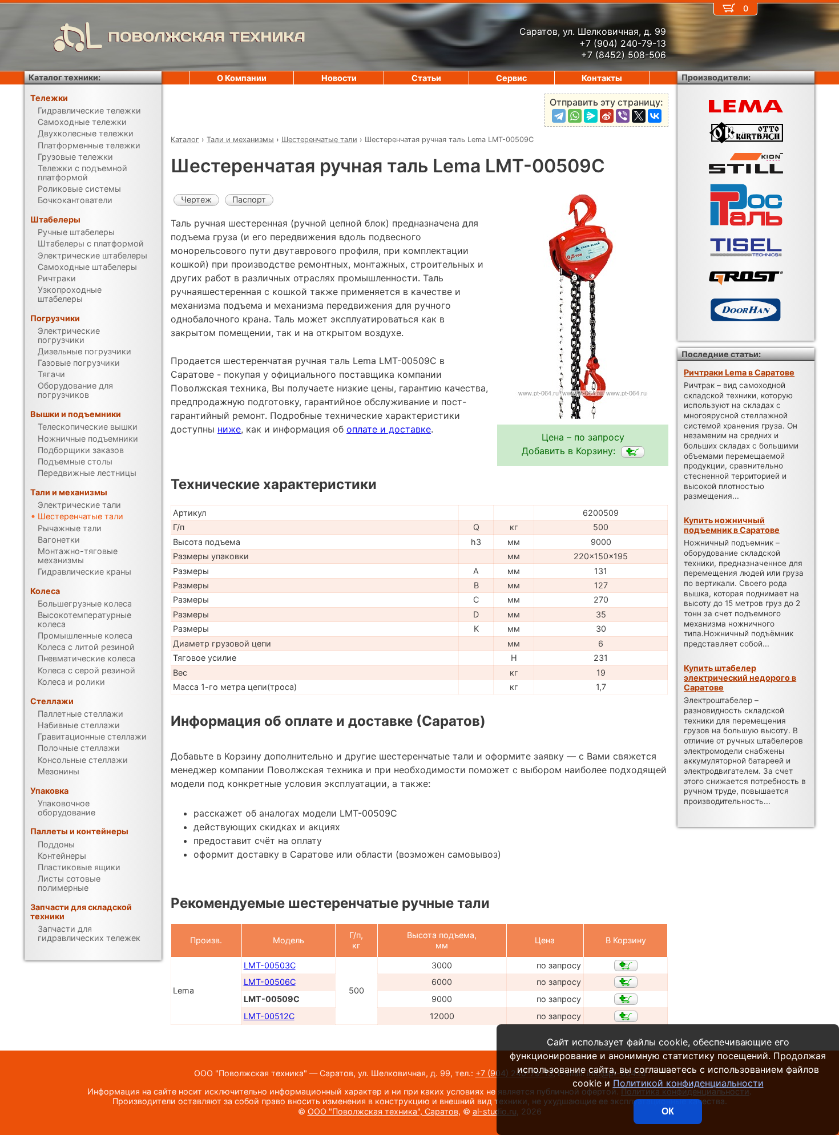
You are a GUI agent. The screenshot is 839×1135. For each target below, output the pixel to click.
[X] (639, 116)
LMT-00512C (269, 1016)
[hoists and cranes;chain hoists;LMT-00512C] (626, 1016)
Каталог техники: (64, 77)
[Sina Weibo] (607, 116)
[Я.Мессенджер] (591, 116)
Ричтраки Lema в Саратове (739, 372)
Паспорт (249, 199)
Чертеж (196, 199)
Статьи (426, 78)
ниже (229, 429)
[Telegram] (559, 116)
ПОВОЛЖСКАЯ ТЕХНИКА (206, 37)
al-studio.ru (495, 1111)
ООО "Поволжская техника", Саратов (383, 1111)
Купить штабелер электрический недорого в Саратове (740, 678)
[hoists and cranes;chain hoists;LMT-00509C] (632, 452)
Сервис (511, 78)
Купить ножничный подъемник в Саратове (732, 525)
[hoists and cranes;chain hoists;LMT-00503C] (626, 965)
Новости (339, 78)
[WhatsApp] (575, 116)
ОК (667, 1111)
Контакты (602, 78)
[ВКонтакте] (654, 116)
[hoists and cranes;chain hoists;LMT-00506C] (626, 982)
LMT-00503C (270, 965)
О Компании (242, 78)
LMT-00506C (270, 982)
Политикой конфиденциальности (688, 1083)
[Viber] (623, 116)
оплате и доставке (388, 429)
